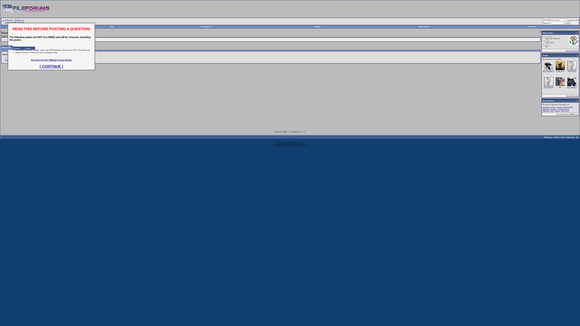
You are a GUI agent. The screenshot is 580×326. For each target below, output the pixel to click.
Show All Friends (572, 96)
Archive (556, 137)
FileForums (9, 20)
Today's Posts (424, 27)
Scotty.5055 (565, 111)
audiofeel (559, 107)
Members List (19, 20)
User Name (547, 20)
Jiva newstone (572, 87)
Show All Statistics (572, 50)
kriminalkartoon (563, 109)
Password (546, 23)
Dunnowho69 (548, 87)
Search (530, 27)
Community (204, 27)
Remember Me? (572, 20)
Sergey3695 (572, 71)
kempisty (554, 109)
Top (577, 137)
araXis (553, 107)
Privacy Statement (567, 137)
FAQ (112, 27)
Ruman (557, 111)
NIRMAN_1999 (548, 111)
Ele (560, 87)
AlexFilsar (546, 107)
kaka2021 (546, 109)
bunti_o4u (560, 71)
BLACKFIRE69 (548, 71)
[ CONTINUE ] (51, 66)
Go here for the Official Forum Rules (51, 60)
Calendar (317, 27)
